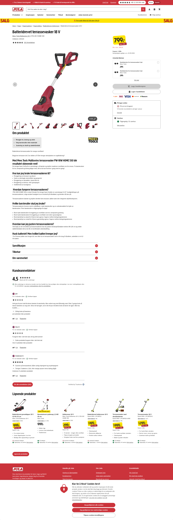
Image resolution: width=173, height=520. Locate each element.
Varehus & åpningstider (70, 473)
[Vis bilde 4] (39, 125)
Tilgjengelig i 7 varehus (98, 442)
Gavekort (113, 2)
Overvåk (119, 112)
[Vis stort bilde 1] (55, 84)
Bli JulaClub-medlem (136, 476)
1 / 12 (91, 119)
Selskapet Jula (100, 473)
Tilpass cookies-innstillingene (94, 515)
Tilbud (60, 15)
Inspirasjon (30, 15)
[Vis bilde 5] (47, 125)
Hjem (14, 26)
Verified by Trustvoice (75, 384)
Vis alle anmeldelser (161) (22, 384)
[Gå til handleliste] (154, 9)
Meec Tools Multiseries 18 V (21, 36)
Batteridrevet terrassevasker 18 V (71, 26)
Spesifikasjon (18, 245)
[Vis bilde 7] (63, 125)
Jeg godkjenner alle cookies (93, 505)
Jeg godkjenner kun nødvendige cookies (94, 510)
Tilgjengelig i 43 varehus (48, 442)
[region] (86, 500)
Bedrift (157, 2)
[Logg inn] (149, 9)
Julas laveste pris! (85, 15)
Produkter (16, 15)
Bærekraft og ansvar (102, 479)
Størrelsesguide (68, 479)
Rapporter (23, 318)
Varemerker (50, 15)
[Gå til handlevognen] (159, 9)
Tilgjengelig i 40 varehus (123, 442)
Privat (151, 2)
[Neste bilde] (95, 84)
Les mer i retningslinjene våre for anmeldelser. (37, 286)
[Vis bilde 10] (87, 125)
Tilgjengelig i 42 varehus (148, 442)
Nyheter (40, 15)
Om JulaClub (133, 473)
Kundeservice (142, 15)
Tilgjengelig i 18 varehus (23, 442)
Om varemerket (20, 258)
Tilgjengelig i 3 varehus (73, 442)
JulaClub (105, 2)
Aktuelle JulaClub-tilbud (137, 479)
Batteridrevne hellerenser (51, 26)
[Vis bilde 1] (16, 125)
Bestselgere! (71, 15)
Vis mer (136, 80)
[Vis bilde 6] (55, 125)
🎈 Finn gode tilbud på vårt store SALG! (86, 20)
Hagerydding (37, 26)
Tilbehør (16, 252)
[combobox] (85, 9)
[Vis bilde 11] (95, 125)
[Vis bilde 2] (24, 125)
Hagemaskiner (27, 26)
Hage (19, 26)
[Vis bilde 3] (32, 125)
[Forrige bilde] (15, 84)
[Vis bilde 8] (71, 125)
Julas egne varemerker (103, 476)
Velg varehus (156, 15)
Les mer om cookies (95, 498)
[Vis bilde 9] (79, 125)
